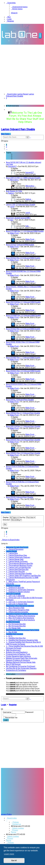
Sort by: (23, 517)
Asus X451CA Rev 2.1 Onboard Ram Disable (23, 426)
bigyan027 (12, 166)
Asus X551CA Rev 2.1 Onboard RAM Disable (23, 302)
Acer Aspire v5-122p (14, 191)
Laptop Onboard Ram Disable (18, 129)
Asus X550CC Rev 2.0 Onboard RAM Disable (23, 371)
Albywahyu (14, 180)
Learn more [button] (9, 854)
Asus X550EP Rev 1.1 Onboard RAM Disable (23, 358)
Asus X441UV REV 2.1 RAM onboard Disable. (23, 178)
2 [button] (6, 147)
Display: (6, 517)
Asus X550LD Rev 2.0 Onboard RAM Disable (23, 329)
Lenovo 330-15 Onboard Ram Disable (20, 204)
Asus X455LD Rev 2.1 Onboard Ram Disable (23, 413)
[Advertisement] (22, 68)
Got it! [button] (14, 860)
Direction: (7, 520)
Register (13, 704)
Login (3, 704)
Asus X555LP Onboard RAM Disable (20, 245)
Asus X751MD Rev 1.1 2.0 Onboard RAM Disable (25, 231)
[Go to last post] (35, 172)
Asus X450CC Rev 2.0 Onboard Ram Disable (23, 453)
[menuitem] (19, 7)
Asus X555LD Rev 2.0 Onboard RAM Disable (23, 258)
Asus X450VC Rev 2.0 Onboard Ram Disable (23, 440)
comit (12, 207)
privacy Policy (6, 814)
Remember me (11, 718)
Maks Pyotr (14, 233)
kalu (11, 220)
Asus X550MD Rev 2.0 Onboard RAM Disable (23, 315)
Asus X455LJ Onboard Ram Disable (20, 400)
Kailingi (11, 193)
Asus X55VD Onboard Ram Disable (19, 497)
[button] (6, 149)
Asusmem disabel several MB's (18, 218)
